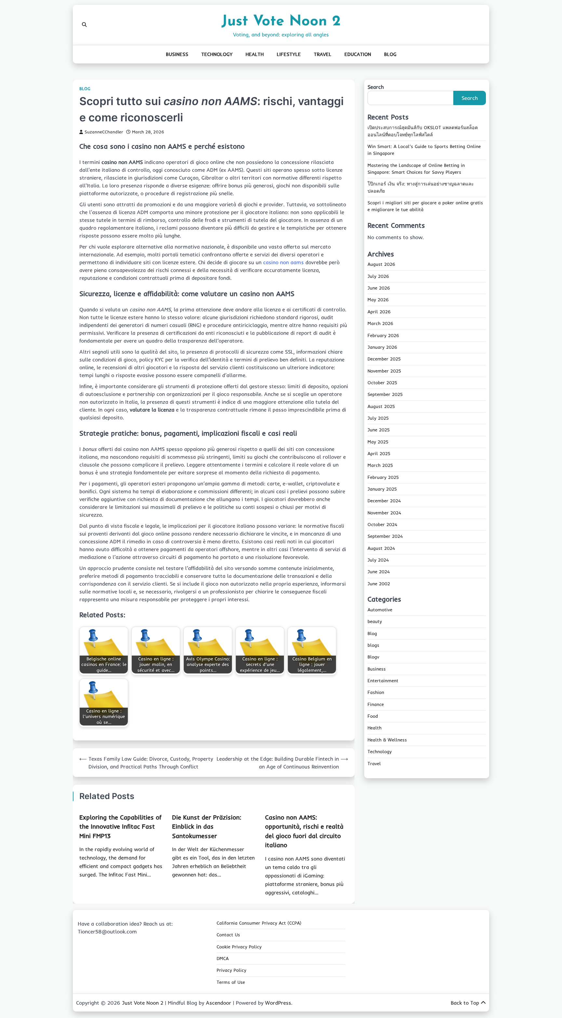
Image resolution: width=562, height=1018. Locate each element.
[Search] (84, 25)
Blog (390, 54)
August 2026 (381, 264)
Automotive (380, 610)
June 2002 (379, 584)
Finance (376, 704)
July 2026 (378, 276)
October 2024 (382, 524)
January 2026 (382, 347)
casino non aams (283, 262)
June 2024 (379, 572)
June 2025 (379, 430)
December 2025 (384, 359)
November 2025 (384, 371)
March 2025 (380, 465)
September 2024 (385, 536)
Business (177, 54)
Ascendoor (218, 1002)
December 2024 (384, 501)
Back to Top (465, 1002)
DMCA (223, 958)
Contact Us (228, 935)
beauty (375, 621)
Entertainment (383, 681)
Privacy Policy (231, 970)
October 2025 (382, 383)
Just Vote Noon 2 (281, 21)
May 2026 (378, 300)
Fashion (376, 693)
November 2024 (384, 513)
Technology (217, 54)
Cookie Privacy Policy (239, 947)
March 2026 (380, 323)
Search (376, 87)
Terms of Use (231, 982)
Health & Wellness (387, 740)
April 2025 (379, 453)
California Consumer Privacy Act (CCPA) (259, 923)
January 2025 (382, 489)
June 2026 (379, 288)
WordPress (278, 1002)
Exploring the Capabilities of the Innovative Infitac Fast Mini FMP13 (120, 826)
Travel (322, 54)
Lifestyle (289, 54)
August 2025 (381, 406)
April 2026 (379, 312)
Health (255, 54)
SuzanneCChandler (104, 131)
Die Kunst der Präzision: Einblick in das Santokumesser (206, 826)
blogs (373, 645)
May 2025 (378, 442)
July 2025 (378, 418)
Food (373, 716)
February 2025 (383, 477)
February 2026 (383, 335)
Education (357, 54)
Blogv (373, 657)
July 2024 (378, 560)
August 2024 (381, 548)
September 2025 (385, 394)
